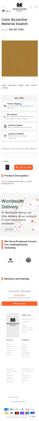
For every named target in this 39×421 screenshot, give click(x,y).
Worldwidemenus (16, 417)
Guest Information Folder (11, 372)
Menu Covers (26, 357)
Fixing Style (25, 350)
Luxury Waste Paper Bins (28, 372)
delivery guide (24, 106)
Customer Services (27, 328)
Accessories (10, 380)
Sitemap (24, 332)
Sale (23, 382)
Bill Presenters (10, 369)
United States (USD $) (18, 401)
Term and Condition (27, 330)
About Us (9, 344)
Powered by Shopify (27, 417)
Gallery (24, 348)
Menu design (25, 355)
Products (24, 344)
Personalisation (26, 352)
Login (23, 323)
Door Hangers (26, 375)
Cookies (8, 352)
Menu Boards (10, 375)
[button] (3, 7)
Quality (8, 348)
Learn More (9, 229)
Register (24, 325)
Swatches (25, 346)
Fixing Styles (25, 321)
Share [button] (6, 161)
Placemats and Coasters (26, 379)
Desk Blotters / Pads (28, 369)
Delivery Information (28, 319)
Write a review (19, 303)
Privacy (8, 355)
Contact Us (9, 350)
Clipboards (9, 377)
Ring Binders (10, 382)
